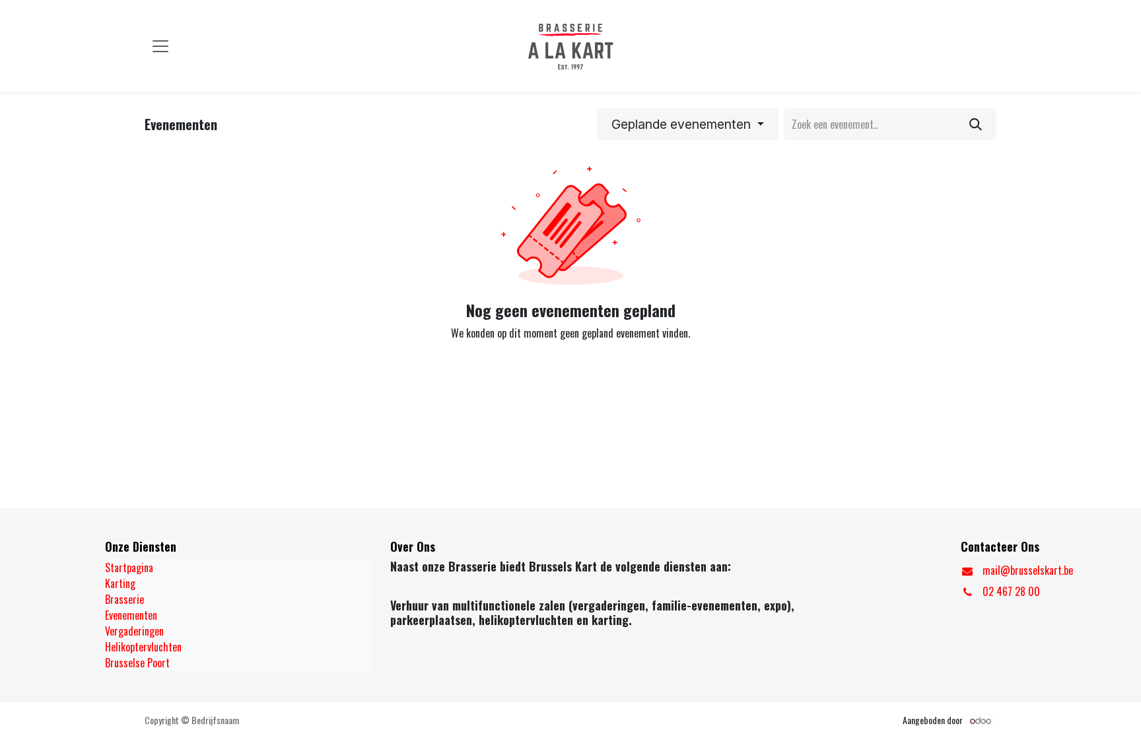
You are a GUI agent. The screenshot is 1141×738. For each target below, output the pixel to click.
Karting (120, 583)
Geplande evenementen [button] (682, 124)
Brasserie (124, 599)
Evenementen (131, 615)
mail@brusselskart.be (1028, 570)
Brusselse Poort (137, 663)
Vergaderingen (134, 631)
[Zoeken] (975, 124)
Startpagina (129, 567)
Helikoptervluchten (143, 647)
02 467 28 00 (1011, 591)
